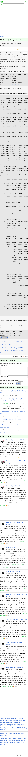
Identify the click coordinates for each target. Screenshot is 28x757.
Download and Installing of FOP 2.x (13, 348)
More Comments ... (6, 433)
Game (10, 720)
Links (23, 740)
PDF (7, 36)
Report (12, 726)
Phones (12, 742)
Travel (18, 742)
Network (3, 726)
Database (21, 718)
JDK (1, 724)
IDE (4, 722)
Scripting (18, 726)
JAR (24, 738)
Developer (8, 738)
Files (5, 740)
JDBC (24, 722)
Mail (15, 724)
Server (9, 728)
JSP (5, 724)
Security (3, 728)
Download (4, 338)
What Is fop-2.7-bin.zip (9, 345)
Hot (6, 733)
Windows (20, 738)
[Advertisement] (14, 20)
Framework (4, 720)
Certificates (11, 740)
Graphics (22, 720)
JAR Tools (9, 722)
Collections (16, 733)
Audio (2, 718)
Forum (2, 744)
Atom (2, 735)
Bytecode (14, 718)
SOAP (19, 728)
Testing (24, 728)
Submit (18, 383)
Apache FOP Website (16, 85)
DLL (1, 740)
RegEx (18, 740)
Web (1, 729)
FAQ (22, 742)
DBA (14, 738)
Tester (2, 738)
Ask (6, 735)
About (10, 733)
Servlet (14, 728)
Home (2, 36)
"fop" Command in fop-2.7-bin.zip (12, 342)
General (15, 720)
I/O (1, 722)
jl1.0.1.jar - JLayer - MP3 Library (12, 419)
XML (5, 729)
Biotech (7, 718)
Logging (10, 724)
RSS (22, 733)
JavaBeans (17, 722)
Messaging (20, 724)
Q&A (1, 742)
